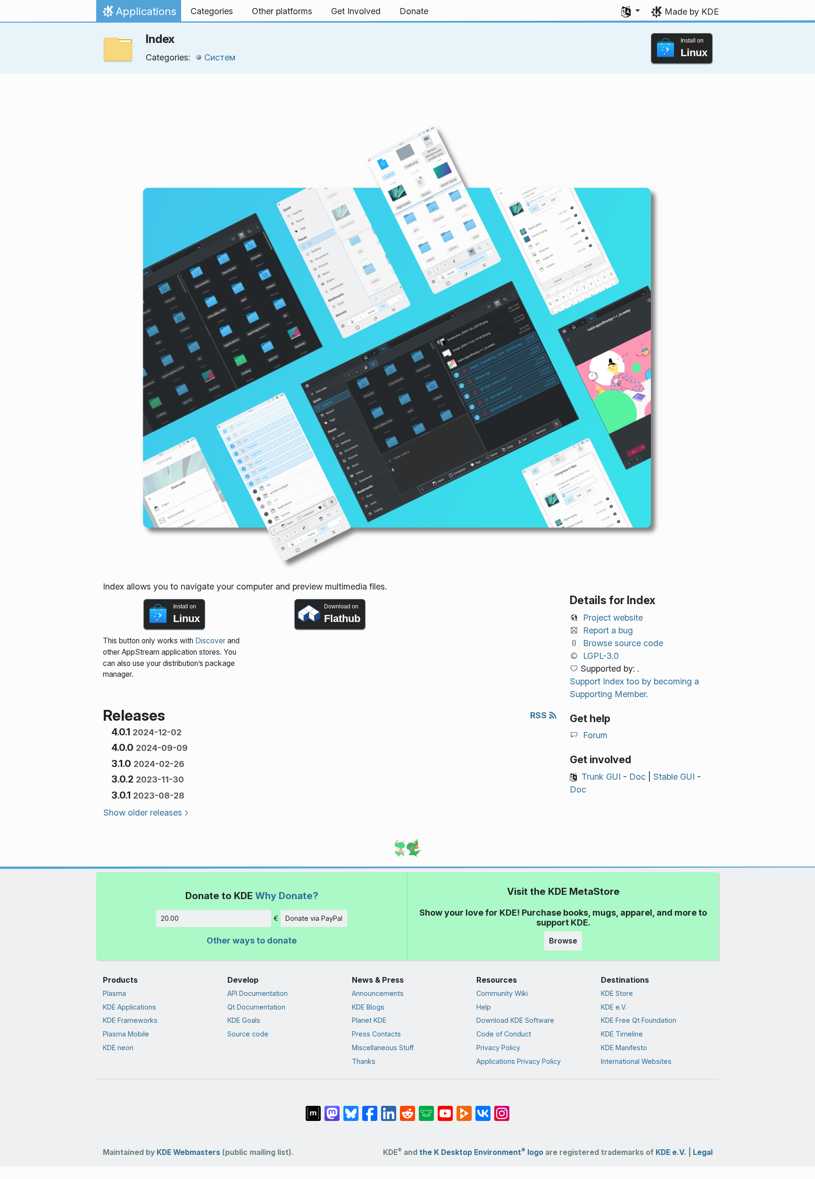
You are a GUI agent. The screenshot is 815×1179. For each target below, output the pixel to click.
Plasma (114, 993)
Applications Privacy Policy (518, 1061)
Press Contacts (376, 1034)
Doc (637, 777)
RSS (539, 715)
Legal (703, 1152)
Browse (563, 940)
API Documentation (257, 993)
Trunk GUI (601, 777)
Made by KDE (692, 12)
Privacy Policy (498, 1048)
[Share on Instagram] (501, 1108)
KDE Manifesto (624, 1048)
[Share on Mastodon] (332, 1108)
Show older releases (142, 812)
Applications (138, 14)
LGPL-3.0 (601, 656)
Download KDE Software (515, 1020)
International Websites (636, 1061)
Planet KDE (369, 1020)
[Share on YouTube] (445, 1108)
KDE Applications (129, 1007)
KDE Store (617, 993)
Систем (219, 57)
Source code (247, 1034)
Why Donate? (286, 895)
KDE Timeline (622, 1034)
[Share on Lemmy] (426, 1108)
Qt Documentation (256, 1007)
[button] (630, 11)
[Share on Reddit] (407, 1108)
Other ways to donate (252, 940)
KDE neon (118, 1048)
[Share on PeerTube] (464, 1108)
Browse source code (623, 643)
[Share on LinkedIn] (388, 1108)
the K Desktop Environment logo (481, 1152)
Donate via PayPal (313, 918)
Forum (595, 735)
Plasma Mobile (126, 1034)
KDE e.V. (614, 1007)
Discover (210, 640)
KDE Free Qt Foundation (638, 1020)
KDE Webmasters (188, 1152)
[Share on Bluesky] (350, 1108)
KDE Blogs (368, 1007)
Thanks (363, 1061)
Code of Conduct (503, 1034)
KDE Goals (243, 1020)
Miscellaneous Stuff (383, 1048)
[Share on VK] (483, 1108)
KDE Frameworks (130, 1020)
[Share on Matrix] (313, 1108)
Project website (613, 618)
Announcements (378, 993)
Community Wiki (502, 993)
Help (483, 1007)
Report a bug (608, 630)
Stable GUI (674, 777)
